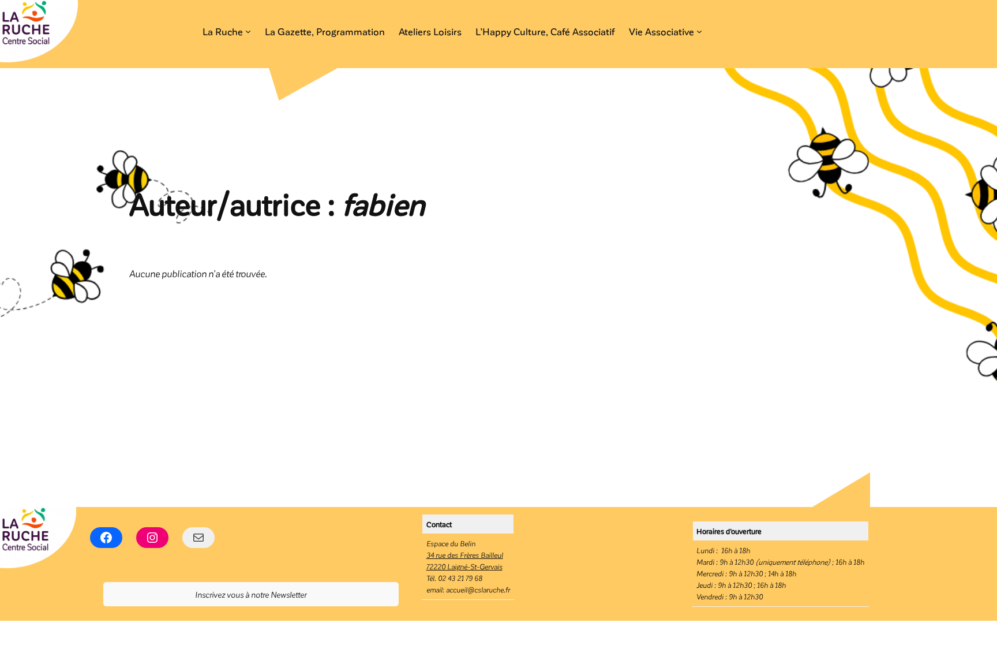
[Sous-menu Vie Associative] (699, 31)
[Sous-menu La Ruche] (248, 31)
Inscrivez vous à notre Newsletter (250, 594)
